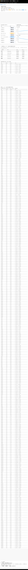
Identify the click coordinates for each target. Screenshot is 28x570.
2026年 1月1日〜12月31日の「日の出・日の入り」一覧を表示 (9, 88)
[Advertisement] (14, 18)
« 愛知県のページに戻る (3, 4)
